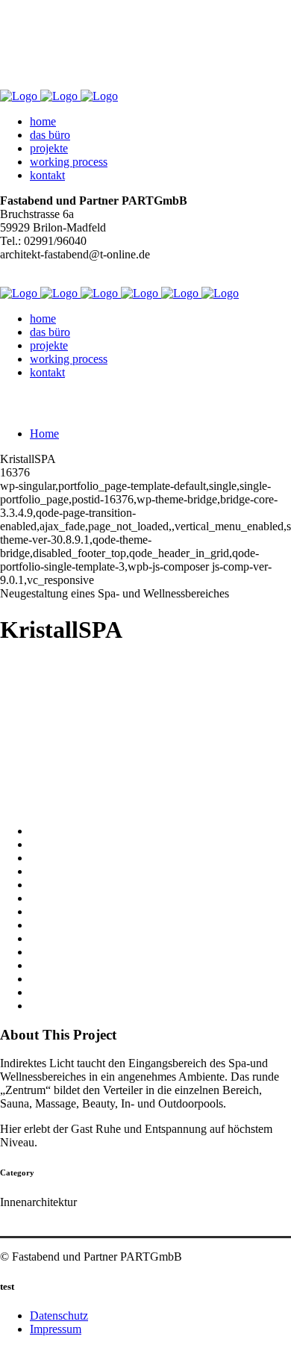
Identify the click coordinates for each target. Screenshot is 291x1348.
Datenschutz (59, 1315)
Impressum (55, 1329)
